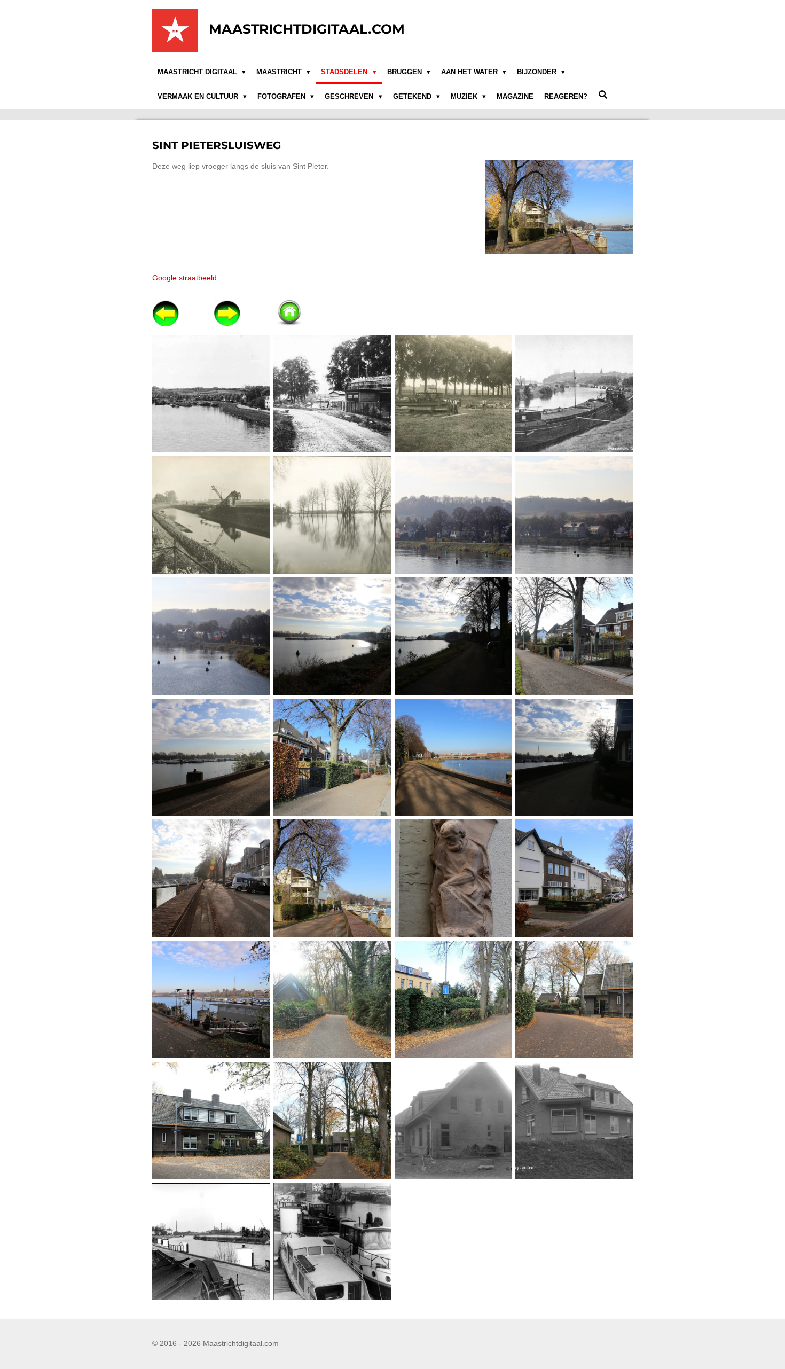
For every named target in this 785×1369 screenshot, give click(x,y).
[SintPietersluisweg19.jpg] (211, 1120)
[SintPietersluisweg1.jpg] (453, 515)
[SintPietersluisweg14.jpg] (574, 878)
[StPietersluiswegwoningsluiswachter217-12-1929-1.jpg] (574, 1120)
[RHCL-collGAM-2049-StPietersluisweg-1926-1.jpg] (453, 394)
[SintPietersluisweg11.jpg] (211, 878)
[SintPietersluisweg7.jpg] (211, 757)
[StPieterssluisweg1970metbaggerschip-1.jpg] (331, 1241)
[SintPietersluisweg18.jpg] (574, 999)
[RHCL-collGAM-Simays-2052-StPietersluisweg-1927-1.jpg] (211, 515)
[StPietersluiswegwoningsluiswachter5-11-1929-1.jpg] (453, 1120)
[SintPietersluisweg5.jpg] (453, 636)
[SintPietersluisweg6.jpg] (574, 636)
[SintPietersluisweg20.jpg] (331, 1120)
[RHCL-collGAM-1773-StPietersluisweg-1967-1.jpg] (211, 394)
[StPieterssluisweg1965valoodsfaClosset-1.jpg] (211, 1241)
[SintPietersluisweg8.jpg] (331, 757)
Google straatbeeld (184, 277)
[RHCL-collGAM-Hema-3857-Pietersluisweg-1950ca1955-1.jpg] (574, 394)
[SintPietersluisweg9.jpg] (453, 757)
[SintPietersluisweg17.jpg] (453, 999)
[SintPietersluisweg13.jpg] (453, 878)
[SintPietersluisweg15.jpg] (211, 999)
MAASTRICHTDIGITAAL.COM (307, 29)
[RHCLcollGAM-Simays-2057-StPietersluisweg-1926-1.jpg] (331, 515)
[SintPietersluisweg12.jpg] (331, 878)
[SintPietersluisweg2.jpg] (574, 515)
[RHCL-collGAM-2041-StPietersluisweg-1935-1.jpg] (331, 394)
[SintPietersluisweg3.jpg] (211, 636)
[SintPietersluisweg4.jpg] (331, 636)
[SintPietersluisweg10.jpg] (574, 757)
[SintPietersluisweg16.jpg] (331, 999)
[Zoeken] (603, 94)
